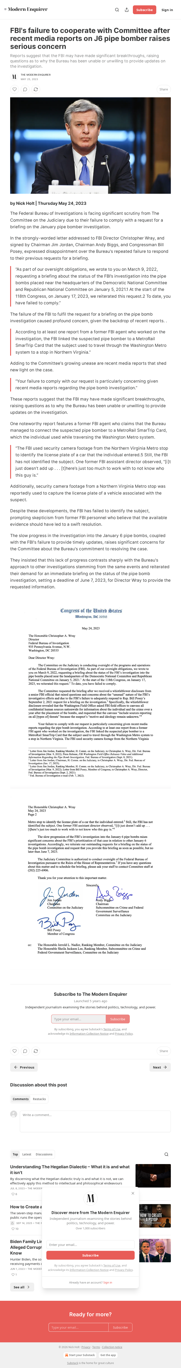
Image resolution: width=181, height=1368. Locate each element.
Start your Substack (82, 1355)
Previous (27, 1067)
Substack (72, 1363)
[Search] (117, 9)
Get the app (108, 1355)
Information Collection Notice (89, 1270)
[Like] (14, 89)
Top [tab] (15, 1154)
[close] (132, 1193)
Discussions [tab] (44, 1154)
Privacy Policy (124, 1270)
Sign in (167, 10)
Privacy (85, 1347)
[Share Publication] (126, 9)
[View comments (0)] (25, 89)
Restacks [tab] (39, 1099)
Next (157, 1067)
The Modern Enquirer (36, 74)
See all (19, 1287)
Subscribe (144, 10)
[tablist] (29, 1099)
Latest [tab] (26, 1154)
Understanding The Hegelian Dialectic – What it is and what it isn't (70, 1169)
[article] (90, 1180)
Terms (96, 1347)
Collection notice (112, 1347)
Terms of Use (111, 1265)
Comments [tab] (20, 1099)
